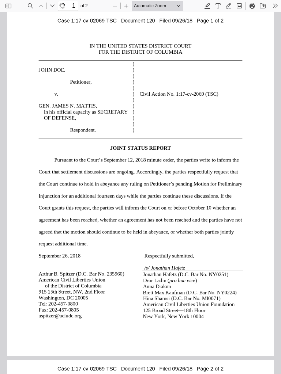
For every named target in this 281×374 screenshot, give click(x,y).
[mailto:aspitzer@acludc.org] (59, 315)
